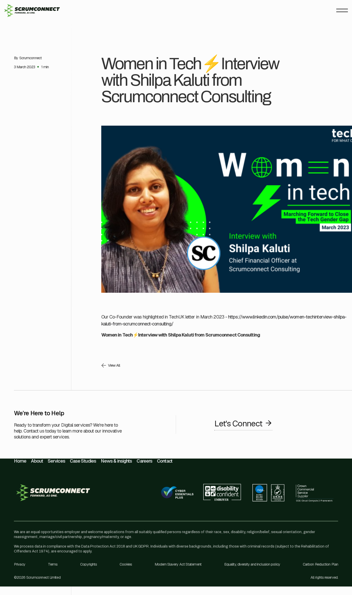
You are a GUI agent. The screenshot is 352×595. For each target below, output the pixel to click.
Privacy (19, 564)
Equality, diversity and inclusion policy (252, 564)
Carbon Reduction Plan (320, 564)
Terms (53, 564)
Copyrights (88, 564)
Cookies (126, 564)
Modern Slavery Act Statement (178, 564)
